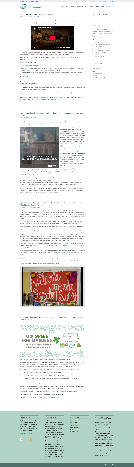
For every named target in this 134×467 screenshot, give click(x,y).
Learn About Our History (26, 433)
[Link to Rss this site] (113, 1)
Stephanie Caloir (53, 397)
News (29, 16)
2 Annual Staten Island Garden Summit (38, 364)
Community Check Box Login (32, 1)
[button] (48, 301)
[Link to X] (106, 1)
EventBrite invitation (57, 394)
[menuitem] (22, 1)
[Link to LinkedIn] (110, 1)
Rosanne (37, 16)
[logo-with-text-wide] (31, 6)
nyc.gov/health (63, 190)
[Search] (112, 6)
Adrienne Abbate (36, 207)
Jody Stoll (40, 397)
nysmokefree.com (75, 188)
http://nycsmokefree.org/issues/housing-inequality (44, 99)
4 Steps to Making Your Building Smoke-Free (37, 14)
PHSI (32, 16)
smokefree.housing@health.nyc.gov (44, 97)
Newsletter (22, 1)
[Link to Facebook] (108, 1)
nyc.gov (58, 97)
